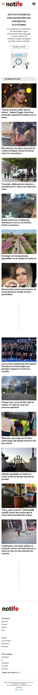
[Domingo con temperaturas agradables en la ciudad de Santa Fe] (19, 242)
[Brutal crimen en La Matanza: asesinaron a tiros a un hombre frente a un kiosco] (19, 206)
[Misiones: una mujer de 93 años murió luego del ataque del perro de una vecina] (19, 424)
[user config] (34, 4)
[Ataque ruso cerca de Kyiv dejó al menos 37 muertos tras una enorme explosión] (19, 388)
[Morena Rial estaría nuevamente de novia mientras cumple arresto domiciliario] (19, 275)
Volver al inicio (19, 47)
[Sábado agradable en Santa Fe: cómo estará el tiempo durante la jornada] (19, 460)
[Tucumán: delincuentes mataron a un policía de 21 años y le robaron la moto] (19, 170)
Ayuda (29, 685)
